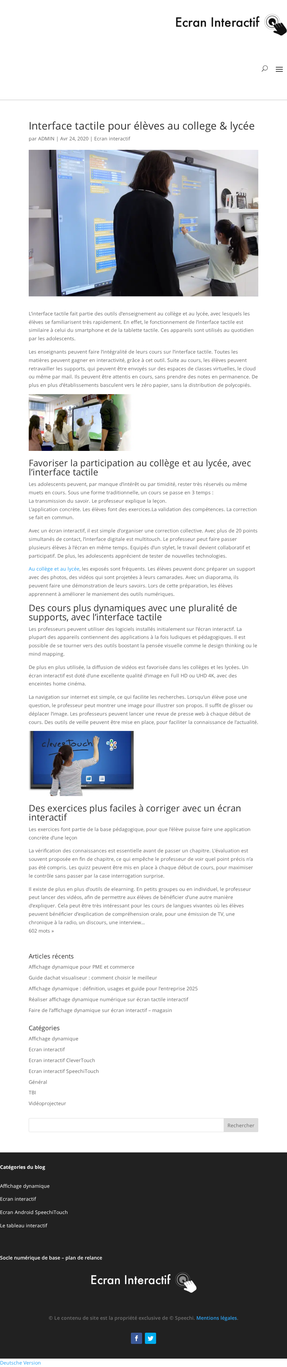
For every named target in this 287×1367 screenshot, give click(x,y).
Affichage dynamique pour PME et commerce (81, 966)
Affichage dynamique (53, 1038)
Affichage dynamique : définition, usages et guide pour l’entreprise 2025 (113, 988)
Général (38, 1082)
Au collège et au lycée (54, 568)
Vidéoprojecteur (47, 1103)
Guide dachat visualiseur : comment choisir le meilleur (93, 977)
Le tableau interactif (23, 1225)
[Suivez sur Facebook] (136, 1338)
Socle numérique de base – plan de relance (51, 1257)
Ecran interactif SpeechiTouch (64, 1071)
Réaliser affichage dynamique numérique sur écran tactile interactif (108, 999)
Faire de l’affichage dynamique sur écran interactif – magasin (100, 1010)
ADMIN (46, 138)
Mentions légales (216, 1317)
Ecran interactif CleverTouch (62, 1060)
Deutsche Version (20, 1362)
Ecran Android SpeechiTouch (34, 1212)
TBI (32, 1092)
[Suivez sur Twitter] (150, 1338)
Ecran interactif (112, 138)
